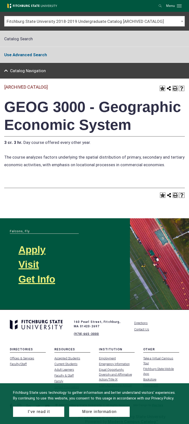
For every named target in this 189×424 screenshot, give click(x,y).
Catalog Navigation (28, 70)
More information (99, 412)
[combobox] (94, 21)
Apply (32, 249)
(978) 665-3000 (86, 334)
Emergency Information (114, 364)
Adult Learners (64, 369)
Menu (170, 6)
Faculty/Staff (18, 364)
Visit (28, 264)
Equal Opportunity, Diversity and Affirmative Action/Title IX (115, 374)
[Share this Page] (169, 88)
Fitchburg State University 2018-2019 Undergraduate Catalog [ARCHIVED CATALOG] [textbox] (85, 21)
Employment (107, 358)
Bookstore (149, 379)
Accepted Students (67, 358)
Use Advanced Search (25, 54)
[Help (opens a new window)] (181, 88)
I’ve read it (39, 412)
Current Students (66, 364)
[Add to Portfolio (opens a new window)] (162, 88)
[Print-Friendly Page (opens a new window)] (175, 88)
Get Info (36, 279)
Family (58, 381)
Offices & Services (22, 358)
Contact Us (141, 329)
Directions (141, 323)
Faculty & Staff (64, 375)
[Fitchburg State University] (32, 5)
